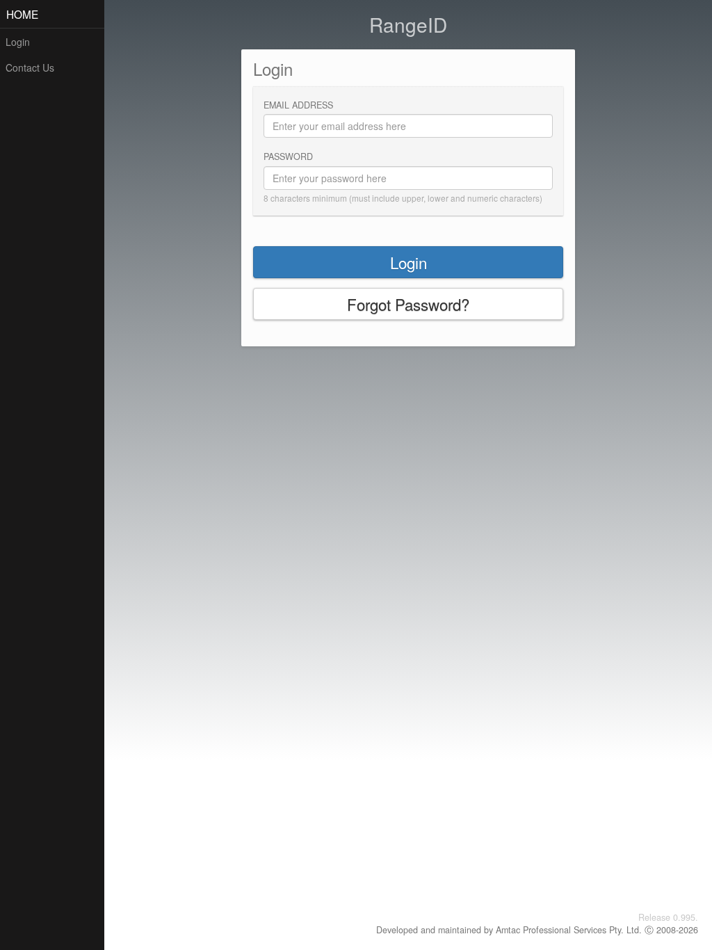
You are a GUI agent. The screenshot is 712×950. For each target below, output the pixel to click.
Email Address (298, 105)
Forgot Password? (408, 304)
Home (22, 14)
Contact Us (30, 67)
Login (18, 42)
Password (288, 156)
